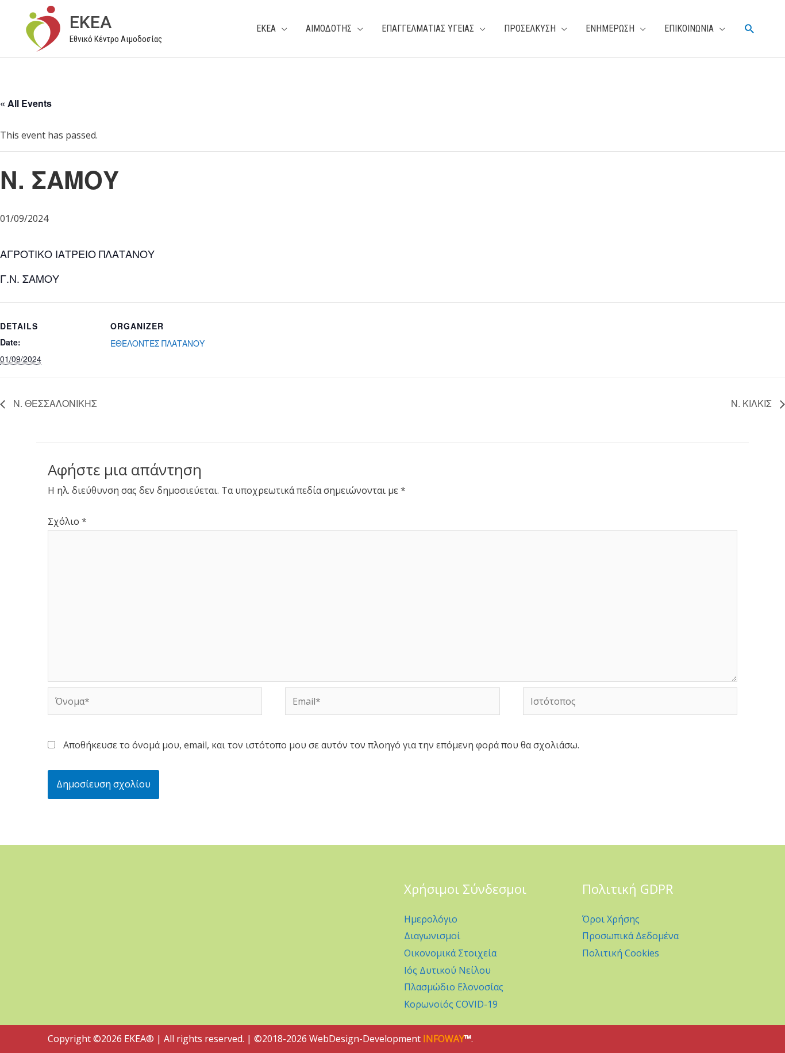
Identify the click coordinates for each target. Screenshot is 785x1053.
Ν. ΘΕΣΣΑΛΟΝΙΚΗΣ (54, 403)
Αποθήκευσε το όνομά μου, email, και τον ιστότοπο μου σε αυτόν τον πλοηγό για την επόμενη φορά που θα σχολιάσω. (321, 745)
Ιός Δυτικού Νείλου (447, 970)
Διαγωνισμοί (432, 935)
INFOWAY (443, 1038)
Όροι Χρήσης (611, 919)
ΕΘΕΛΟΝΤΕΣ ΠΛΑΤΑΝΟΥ (157, 343)
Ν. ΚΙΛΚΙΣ (752, 403)
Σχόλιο (67, 521)
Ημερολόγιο (430, 919)
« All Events (26, 103)
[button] (750, 29)
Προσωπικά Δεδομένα (630, 935)
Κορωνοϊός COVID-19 (451, 1004)
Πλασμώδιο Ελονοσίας (453, 987)
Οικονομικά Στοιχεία (450, 953)
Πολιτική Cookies (620, 953)
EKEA (90, 22)
